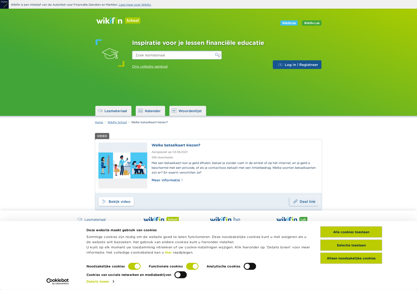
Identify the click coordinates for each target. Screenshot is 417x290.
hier (168, 252)
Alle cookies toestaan (351, 232)
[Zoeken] (217, 55)
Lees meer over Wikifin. (135, 5)
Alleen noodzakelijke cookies (351, 258)
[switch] (192, 266)
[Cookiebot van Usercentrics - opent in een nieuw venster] (58, 281)
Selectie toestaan (351, 245)
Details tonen (97, 281)
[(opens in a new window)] (4, 4)
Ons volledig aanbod (150, 66)
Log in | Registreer (301, 64)
